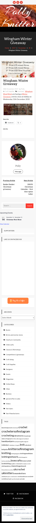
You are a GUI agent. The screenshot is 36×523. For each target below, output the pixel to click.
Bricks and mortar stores (14, 335)
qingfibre (13, 463)
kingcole (17, 445)
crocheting (8, 435)
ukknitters (8, 473)
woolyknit (30, 476)
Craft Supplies (9, 91)
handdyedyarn (8, 441)
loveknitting (6, 464)
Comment (20, 91)
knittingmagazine (15, 453)
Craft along (10, 359)
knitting (6, 453)
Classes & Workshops (13, 350)
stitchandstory (6, 466)
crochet (22, 427)
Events (8, 374)
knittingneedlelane (26, 453)
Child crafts (10, 345)
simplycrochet (27, 463)
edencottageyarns (7, 439)
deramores (19, 436)
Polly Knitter (18, 17)
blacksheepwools (7, 428)
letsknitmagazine (22, 457)
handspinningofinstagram (21, 441)
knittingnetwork (10, 456)
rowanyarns (19, 463)
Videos (8, 404)
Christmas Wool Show (13, 220)
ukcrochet (19, 469)
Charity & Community (13, 340)
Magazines (9, 379)
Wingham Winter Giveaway (15, 82)
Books (8, 330)
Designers (9, 369)
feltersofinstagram (18, 438)
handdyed (26, 438)
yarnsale (22, 479)
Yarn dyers (9, 408)
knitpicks (5, 449)
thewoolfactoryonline (7, 469)
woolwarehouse (22, 476)
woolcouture (14, 476)
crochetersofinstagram (16, 431)
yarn (10, 479)
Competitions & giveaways (15, 354)
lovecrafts (16, 460)
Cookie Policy (10, 515)
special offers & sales (13, 399)
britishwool (15, 427)
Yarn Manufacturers (13, 413)
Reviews (9, 394)
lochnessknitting (6, 461)
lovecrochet (26, 461)
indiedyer (5, 445)
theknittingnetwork (18, 466)
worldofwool (5, 479)
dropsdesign (27, 436)
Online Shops (10, 384)
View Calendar (4, 224)
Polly (22, 89)
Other (8, 389)
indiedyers (12, 445)
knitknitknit (28, 445)
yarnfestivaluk (16, 479)
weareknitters (20, 473)
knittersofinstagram (21, 449)
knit (22, 444)
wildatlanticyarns (6, 476)
